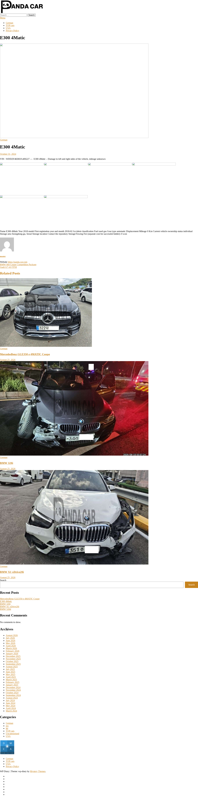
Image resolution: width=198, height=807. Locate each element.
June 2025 (10, 672)
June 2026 (10, 640)
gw (7, 726)
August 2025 (12, 666)
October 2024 (12, 692)
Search (3, 580)
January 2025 (12, 685)
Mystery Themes (37, 771)
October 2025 (12, 661)
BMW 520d (5, 609)
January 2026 (12, 653)
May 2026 (10, 643)
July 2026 (10, 638)
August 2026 (12, 635)
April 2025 (11, 677)
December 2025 (13, 656)
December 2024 (13, 687)
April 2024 (11, 708)
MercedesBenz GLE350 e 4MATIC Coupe (25, 354)
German (9, 23)
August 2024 (12, 698)
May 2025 (10, 674)
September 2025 (13, 664)
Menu (2, 18)
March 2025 (11, 679)
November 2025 (13, 659)
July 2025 (10, 669)
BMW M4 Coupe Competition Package (18, 264)
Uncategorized (12, 733)
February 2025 (12, 682)
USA (8, 28)
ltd (7, 728)
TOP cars (10, 25)
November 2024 (13, 690)
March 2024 (11, 711)
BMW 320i (6, 463)
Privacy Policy (12, 30)
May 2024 (10, 705)
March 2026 (11, 648)
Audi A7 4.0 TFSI (8, 267)
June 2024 (10, 703)
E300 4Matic (6, 601)
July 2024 (10, 700)
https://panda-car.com (17, 262)
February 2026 (12, 651)
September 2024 (13, 695)
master (3, 256)
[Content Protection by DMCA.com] (7, 753)
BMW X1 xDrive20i (12, 571)
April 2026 (11, 646)
